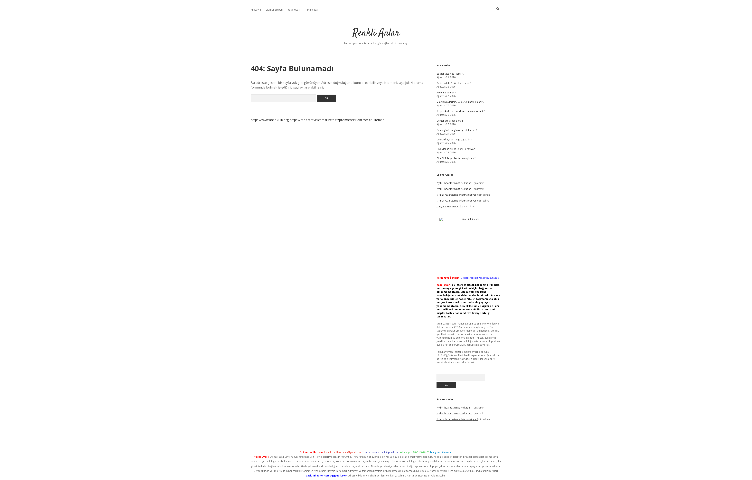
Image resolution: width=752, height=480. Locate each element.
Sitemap (378, 120)
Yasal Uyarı (294, 9)
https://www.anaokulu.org (270, 120)
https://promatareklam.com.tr (350, 120)
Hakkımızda (311, 9)
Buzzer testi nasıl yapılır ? (450, 73)
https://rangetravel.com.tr (308, 120)
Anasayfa (256, 9)
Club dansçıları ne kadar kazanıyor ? (456, 149)
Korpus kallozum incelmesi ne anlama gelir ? (461, 111)
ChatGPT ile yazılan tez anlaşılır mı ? (456, 158)
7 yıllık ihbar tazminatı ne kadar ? (454, 183)
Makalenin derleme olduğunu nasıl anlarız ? (460, 102)
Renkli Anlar (376, 33)
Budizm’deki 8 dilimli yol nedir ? (454, 83)
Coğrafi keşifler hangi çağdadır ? (454, 139)
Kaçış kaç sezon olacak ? (450, 206)
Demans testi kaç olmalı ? (450, 120)
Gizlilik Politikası (274, 9)
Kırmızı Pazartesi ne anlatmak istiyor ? (457, 194)
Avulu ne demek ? (446, 92)
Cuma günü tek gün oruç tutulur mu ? (457, 130)
